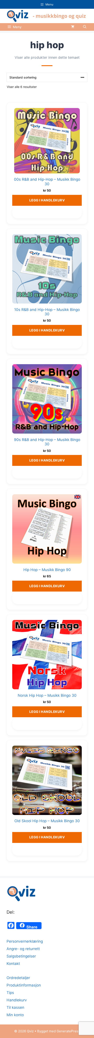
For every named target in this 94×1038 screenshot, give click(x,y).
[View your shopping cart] (73, 27)
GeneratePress (68, 1031)
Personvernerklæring (25, 941)
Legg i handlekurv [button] (47, 200)
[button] (85, 27)
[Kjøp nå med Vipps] (47, 213)
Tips (10, 992)
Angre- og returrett (23, 949)
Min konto (15, 1015)
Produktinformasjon (24, 985)
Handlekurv (17, 1000)
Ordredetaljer (18, 978)
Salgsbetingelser (21, 956)
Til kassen (15, 1007)
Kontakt (13, 963)
